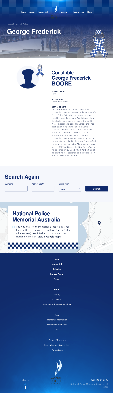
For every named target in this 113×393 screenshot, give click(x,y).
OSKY (105, 380)
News (89, 12)
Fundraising (57, 350)
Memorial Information (57, 319)
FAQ (57, 314)
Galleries (57, 269)
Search (97, 188)
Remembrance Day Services (57, 345)
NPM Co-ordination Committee (57, 304)
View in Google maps (49, 236)
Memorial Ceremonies (57, 324)
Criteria (57, 299)
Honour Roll (43, 12)
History (57, 294)
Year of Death (38, 184)
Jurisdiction (64, 184)
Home (23, 12)
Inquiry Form (78, 12)
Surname (9, 184)
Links (57, 329)
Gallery (64, 12)
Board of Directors (57, 340)
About (31, 12)
